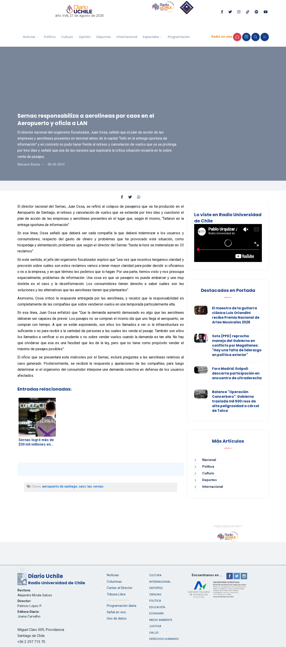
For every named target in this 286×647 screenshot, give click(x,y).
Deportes (104, 37)
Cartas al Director (119, 588)
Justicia (155, 626)
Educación (157, 607)
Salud (154, 632)
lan (89, 486)
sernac (98, 486)
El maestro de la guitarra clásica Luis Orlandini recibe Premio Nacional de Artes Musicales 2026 (235, 315)
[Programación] (246, 37)
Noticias (29, 37)
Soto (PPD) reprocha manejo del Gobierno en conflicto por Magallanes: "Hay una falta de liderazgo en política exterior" (236, 345)
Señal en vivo (116, 612)
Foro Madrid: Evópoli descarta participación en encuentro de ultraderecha (237, 373)
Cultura (67, 37)
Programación (179, 37)
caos (82, 486)
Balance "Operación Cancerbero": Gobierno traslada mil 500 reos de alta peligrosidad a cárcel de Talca (235, 401)
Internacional (127, 37)
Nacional (209, 460)
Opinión (85, 37)
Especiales (151, 37)
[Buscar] (255, 37)
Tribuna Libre (116, 594)
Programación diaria (121, 606)
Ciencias (155, 594)
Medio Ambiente (160, 620)
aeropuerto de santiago (59, 486)
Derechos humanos (164, 639)
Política (49, 37)
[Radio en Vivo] (237, 37)
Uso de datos (116, 618)
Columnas (114, 582)
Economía (156, 613)
